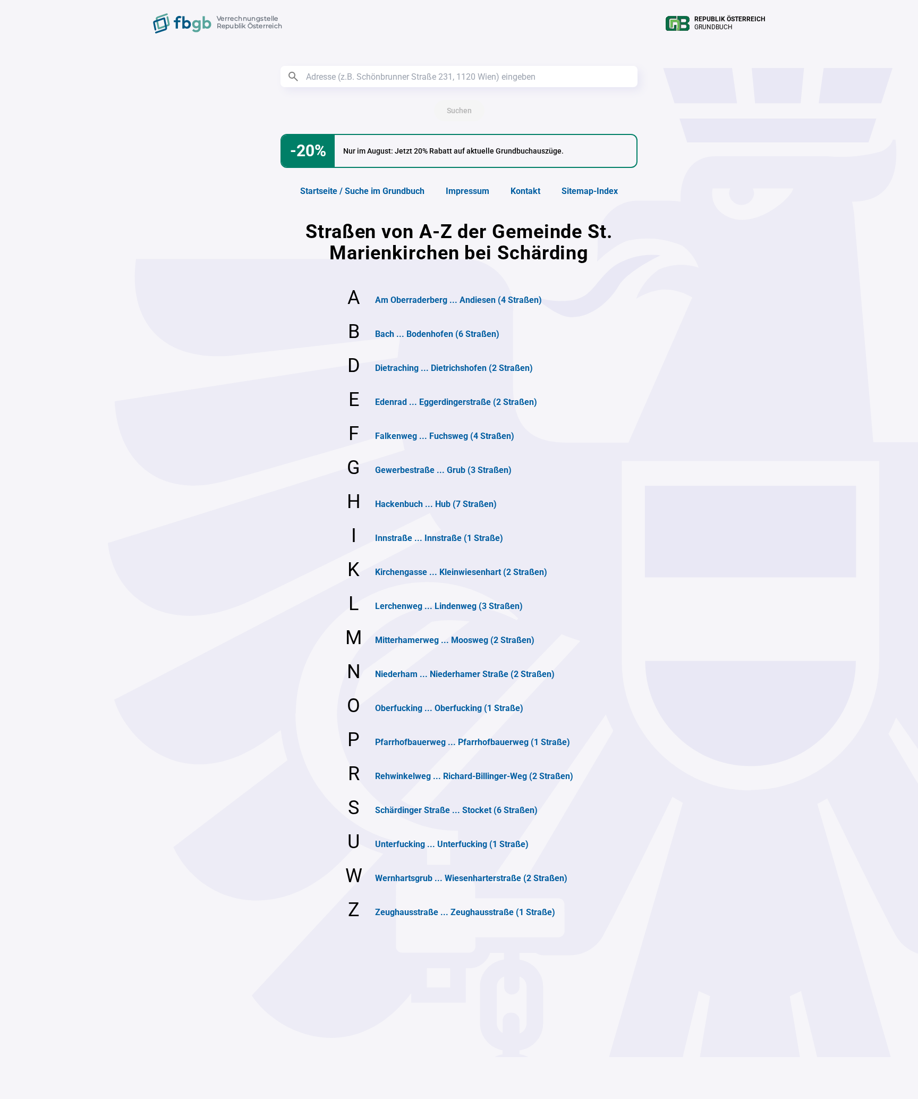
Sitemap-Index (590, 191)
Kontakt (525, 191)
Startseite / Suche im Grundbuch (362, 191)
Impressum (467, 191)
